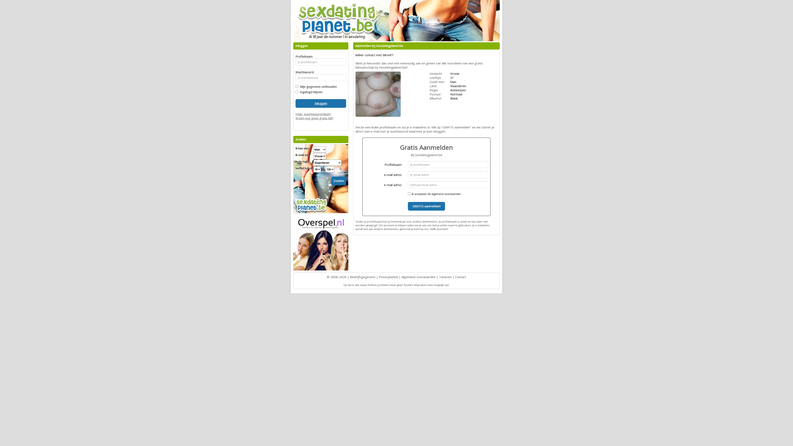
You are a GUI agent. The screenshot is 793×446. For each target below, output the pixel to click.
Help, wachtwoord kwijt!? (313, 114)
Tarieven (445, 277)
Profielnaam (393, 165)
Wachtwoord (303, 72)
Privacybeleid (388, 277)
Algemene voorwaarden (418, 277)
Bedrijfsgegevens (362, 277)
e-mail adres (393, 175)
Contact (460, 277)
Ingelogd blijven (310, 92)
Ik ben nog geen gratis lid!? (315, 118)
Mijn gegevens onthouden (317, 86)
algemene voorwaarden (446, 194)
